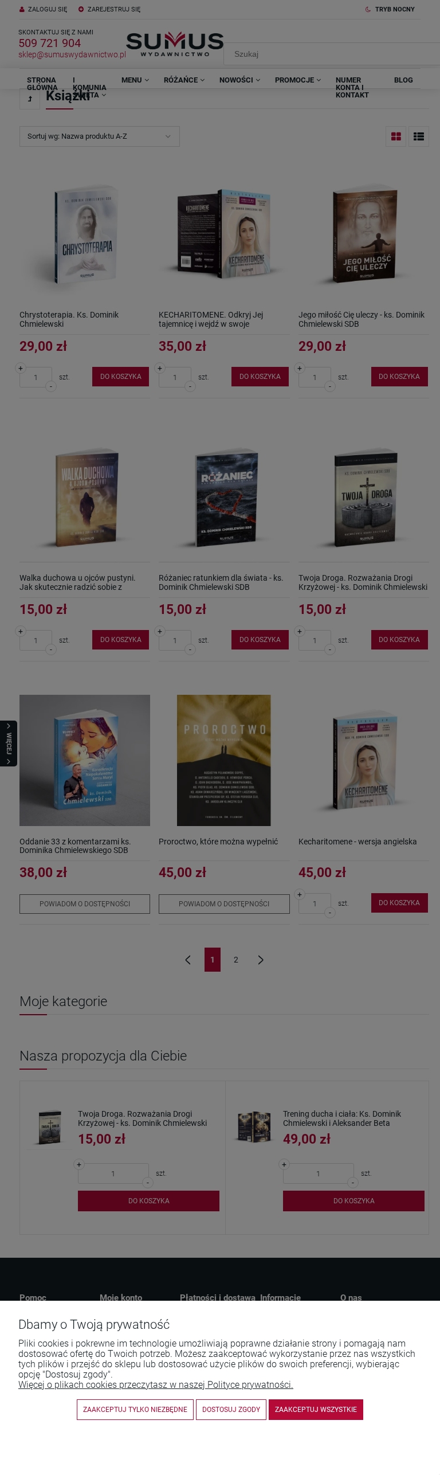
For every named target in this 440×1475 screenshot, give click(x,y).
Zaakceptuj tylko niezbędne (135, 1410)
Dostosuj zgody (231, 1410)
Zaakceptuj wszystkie (316, 1410)
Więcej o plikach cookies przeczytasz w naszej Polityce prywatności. (155, 1384)
